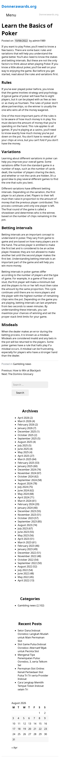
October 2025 (26, 435)
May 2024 (23, 494)
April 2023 (23, 539)
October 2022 (26, 559)
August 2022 (25, 566)
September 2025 (27, 438)
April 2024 (23, 497)
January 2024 (25, 507)
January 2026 (25, 428)
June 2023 (23, 532)
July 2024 (23, 487)
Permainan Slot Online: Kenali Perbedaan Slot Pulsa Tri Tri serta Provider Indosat (33, 674)
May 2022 (23, 577)
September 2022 (27, 563)
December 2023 (27, 511)
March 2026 (24, 421)
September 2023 (27, 521)
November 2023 (27, 514)
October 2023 (26, 518)
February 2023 (26, 545)
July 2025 (23, 445)
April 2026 (23, 417)
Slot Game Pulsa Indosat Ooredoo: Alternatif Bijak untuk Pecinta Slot (32, 648)
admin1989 (38, 40)
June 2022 (23, 573)
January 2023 (25, 549)
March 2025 (24, 459)
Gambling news (22, 364)
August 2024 (25, 483)
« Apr (15, 747)
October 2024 (26, 476)
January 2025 (25, 466)
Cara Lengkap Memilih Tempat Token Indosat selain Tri (31, 686)
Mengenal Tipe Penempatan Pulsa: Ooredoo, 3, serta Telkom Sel (32, 660)
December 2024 (27, 469)
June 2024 (23, 490)
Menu (11, 14)
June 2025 (23, 449)
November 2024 (27, 473)
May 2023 (23, 535)
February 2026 (26, 424)
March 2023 (24, 542)
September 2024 (27, 480)
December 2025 (27, 431)
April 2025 (23, 455)
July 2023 (23, 528)
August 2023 (25, 525)
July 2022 (23, 570)
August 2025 (25, 442)
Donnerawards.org (19, 6)
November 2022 (27, 556)
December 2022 (27, 552)
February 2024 (26, 504)
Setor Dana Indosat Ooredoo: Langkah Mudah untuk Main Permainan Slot (33, 636)
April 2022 (23, 580)
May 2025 (23, 452)
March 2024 (24, 500)
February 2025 (26, 462)
